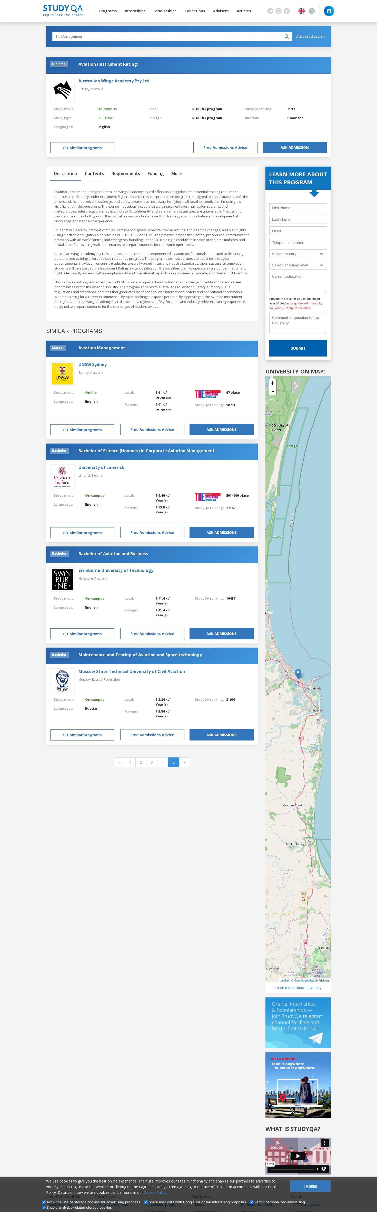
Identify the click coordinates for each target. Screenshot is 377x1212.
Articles (244, 10)
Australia (96, 89)
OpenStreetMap (304, 980)
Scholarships (165, 10)
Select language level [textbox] (290, 265)
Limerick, (85, 475)
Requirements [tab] (126, 173)
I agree (310, 1186)
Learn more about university (298, 987)
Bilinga (83, 89)
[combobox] (298, 254)
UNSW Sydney (92, 364)
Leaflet (285, 980)
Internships (135, 10)
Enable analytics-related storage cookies (79, 1207)
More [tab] (176, 173)
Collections (195, 10)
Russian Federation (106, 679)
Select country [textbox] (284, 254)
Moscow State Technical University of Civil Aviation (131, 671)
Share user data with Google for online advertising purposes (197, 1202)
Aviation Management (101, 348)
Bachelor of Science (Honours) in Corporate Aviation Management (146, 451)
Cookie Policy (155, 1192)
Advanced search (310, 36)
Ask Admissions (221, 429)
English (103, 126)
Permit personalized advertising (279, 1202)
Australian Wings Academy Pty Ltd (114, 81)
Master (58, 347)
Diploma (59, 64)
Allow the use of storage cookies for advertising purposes (93, 1202)
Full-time (105, 118)
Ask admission (295, 147)
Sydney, (84, 372)
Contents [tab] (94, 173)
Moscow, (85, 679)
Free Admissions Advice (225, 147)
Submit (298, 348)
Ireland (97, 475)
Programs (108, 10)
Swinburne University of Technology (115, 570)
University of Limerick (101, 467)
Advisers (221, 10)
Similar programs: (75, 331)
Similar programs (86, 147)
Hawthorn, (86, 578)
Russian (91, 708)
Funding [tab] (156, 173)
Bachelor (59, 450)
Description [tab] (65, 173)
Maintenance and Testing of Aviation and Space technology (140, 655)
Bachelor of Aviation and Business (113, 553)
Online (91, 392)
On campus (107, 109)
